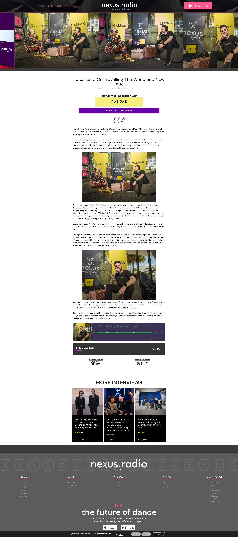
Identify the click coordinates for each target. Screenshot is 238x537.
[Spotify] (158, 349)
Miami (132, 88)
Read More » (79, 432)
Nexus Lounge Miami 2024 (119, 110)
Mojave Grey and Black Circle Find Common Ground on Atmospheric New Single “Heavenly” (87, 423)
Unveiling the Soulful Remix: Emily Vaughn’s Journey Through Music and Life (149, 423)
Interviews (124, 88)
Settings (156, 534)
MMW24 (138, 88)
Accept (136, 534)
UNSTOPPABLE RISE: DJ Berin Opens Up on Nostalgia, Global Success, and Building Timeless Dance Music (118, 424)
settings (121, 535)
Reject (146, 534)
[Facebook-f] (121, 505)
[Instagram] (153, 349)
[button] (2, 42)
